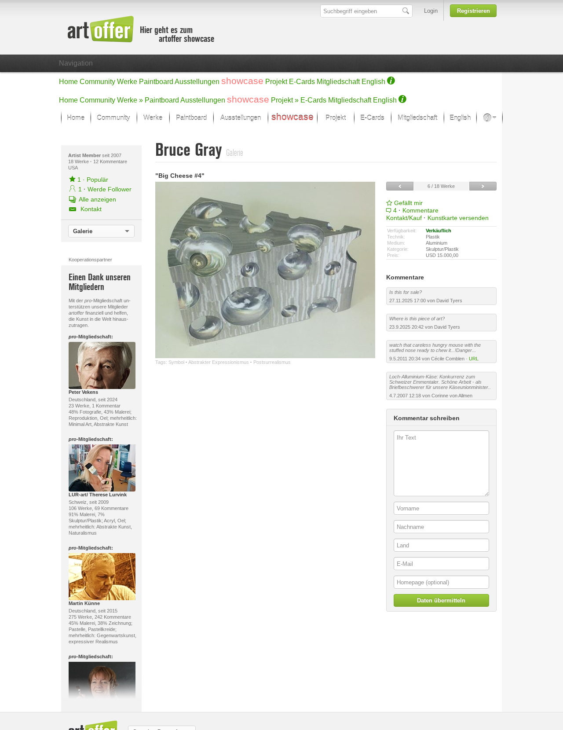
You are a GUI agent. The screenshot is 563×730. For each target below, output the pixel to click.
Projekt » (285, 100)
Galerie (82, 231)
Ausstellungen (197, 81)
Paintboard (156, 81)
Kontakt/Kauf (404, 217)
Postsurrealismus (272, 362)
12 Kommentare (110, 161)
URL (474, 358)
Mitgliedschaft (338, 81)
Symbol (176, 362)
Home (68, 81)
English (373, 81)
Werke (127, 81)
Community (97, 81)
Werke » (130, 100)
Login (431, 10)
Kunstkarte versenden (458, 217)
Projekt (276, 81)
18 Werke (79, 161)
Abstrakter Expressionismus (218, 362)
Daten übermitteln (441, 600)
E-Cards (302, 81)
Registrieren (473, 10)
